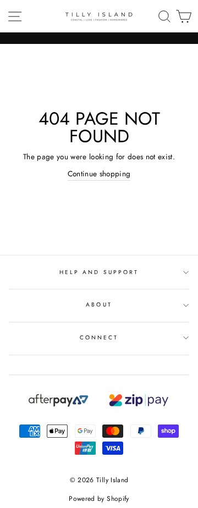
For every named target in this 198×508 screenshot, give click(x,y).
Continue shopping (99, 173)
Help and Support (99, 272)
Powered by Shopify (99, 499)
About (99, 304)
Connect (99, 337)
